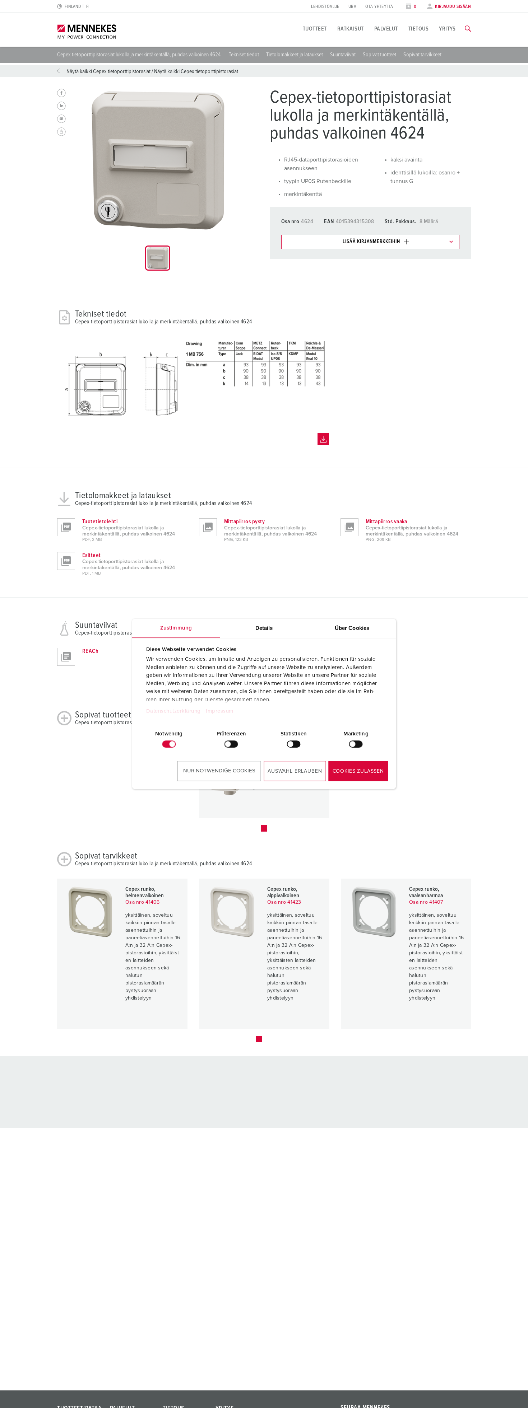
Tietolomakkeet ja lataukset (294, 54)
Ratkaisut (350, 29)
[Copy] (61, 131)
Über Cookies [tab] (352, 628)
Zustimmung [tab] (176, 628)
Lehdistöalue (325, 6)
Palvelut (386, 29)
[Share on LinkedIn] (61, 106)
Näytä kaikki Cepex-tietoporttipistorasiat (108, 71)
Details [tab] (264, 628)
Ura (352, 6)
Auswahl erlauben (295, 771)
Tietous (418, 29)
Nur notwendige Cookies (219, 770)
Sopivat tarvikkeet (422, 54)
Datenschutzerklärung (173, 711)
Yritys (447, 29)
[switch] (231, 744)
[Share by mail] (61, 118)
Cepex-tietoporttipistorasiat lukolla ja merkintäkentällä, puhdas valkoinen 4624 (139, 54)
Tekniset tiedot (244, 54)
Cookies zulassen (358, 771)
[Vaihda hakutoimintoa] (468, 29)
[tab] (157, 258)
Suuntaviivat (343, 54)
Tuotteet (315, 29)
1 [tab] (264, 828)
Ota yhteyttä (379, 6)
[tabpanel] (157, 160)
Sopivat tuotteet (379, 54)
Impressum (219, 711)
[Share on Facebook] (61, 93)
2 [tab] (269, 1039)
